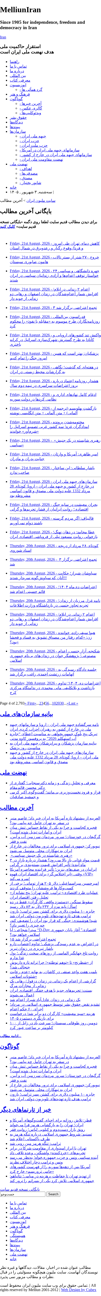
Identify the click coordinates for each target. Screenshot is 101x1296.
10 (54, 703)
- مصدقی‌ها (29, 173)
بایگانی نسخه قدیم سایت (20, 1189)
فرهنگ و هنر (20, 94)
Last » (73, 703)
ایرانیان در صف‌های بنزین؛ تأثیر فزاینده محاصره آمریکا (53, 869)
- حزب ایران (29, 141)
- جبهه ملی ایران (33, 136)
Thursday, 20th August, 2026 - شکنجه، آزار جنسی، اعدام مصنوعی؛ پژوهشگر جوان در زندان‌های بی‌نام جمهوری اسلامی (55, 655)
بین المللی (18, 75)
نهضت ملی (18, 164)
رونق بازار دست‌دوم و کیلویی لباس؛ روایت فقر (47, 1129)
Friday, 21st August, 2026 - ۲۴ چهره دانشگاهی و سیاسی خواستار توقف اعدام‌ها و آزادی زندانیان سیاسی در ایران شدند (54, 275)
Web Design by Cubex (78, 1290)
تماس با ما (18, 66)
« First (29, 703)
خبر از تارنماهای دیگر (25, 1109)
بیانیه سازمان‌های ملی (26, 714)
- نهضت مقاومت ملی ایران (41, 159)
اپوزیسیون (18, 85)
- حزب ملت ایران (34, 145)
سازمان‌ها (18, 131)
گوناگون (16, 99)
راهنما (14, 62)
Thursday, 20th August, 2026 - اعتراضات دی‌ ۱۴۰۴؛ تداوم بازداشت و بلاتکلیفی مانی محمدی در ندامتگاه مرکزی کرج (55, 688)
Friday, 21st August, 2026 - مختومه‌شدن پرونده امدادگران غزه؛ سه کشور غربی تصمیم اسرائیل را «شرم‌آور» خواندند (49, 426)
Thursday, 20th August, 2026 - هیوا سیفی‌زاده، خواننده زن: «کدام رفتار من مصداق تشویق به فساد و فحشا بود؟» (52, 637)
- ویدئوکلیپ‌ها (30, 113)
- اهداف (26, 169)
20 (58, 703)
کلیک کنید (7, 226)
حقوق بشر (18, 117)
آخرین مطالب (17, 807)
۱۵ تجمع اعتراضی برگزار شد (33, 939)
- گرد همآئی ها (31, 89)
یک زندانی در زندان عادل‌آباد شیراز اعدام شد (45, 1000)
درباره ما (17, 71)
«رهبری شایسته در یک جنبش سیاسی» (41, 855)
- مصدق (26, 178)
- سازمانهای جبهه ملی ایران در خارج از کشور (56, 155)
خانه (13, 187)
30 (62, 703)
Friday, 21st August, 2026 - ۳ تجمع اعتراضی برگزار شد (53, 308)
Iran (3, 37)
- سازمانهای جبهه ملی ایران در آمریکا (49, 150)
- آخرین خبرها (30, 103)
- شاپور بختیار (30, 183)
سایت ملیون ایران (40, 200)
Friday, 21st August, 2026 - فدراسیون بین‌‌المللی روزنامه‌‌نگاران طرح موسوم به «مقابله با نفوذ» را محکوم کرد (55, 321)
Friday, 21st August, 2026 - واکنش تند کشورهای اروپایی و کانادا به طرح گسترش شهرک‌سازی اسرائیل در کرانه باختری (55, 339)
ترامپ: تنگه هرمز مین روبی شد (35, 1143)
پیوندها (15, 127)
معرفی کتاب (20, 80)
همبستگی (17, 1236)
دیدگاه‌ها (16, 122)
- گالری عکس (31, 108)
